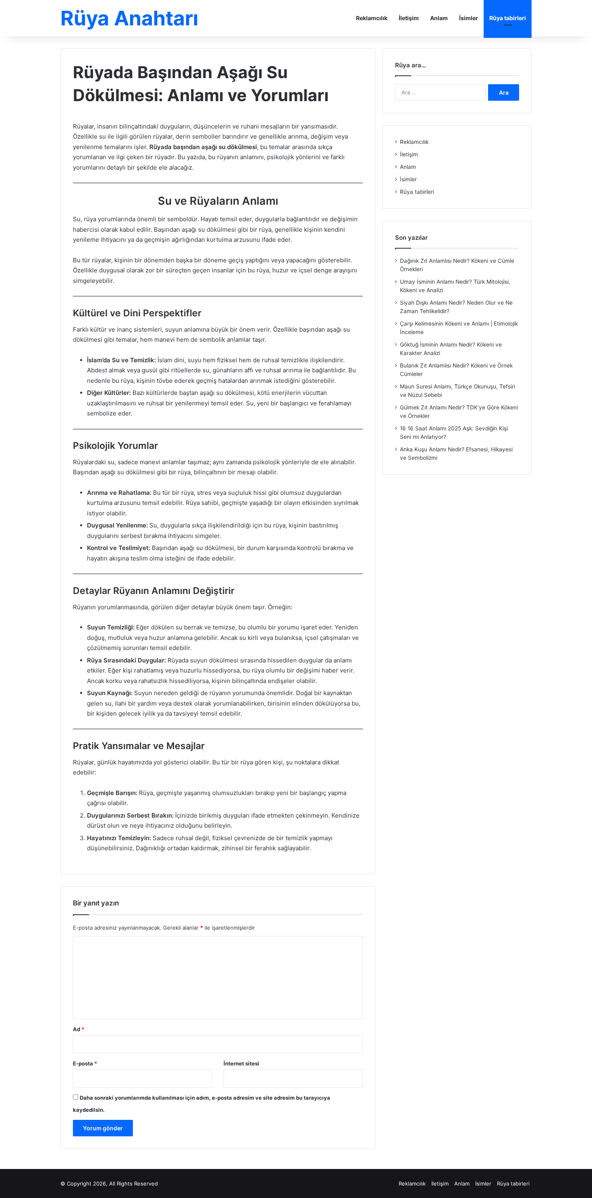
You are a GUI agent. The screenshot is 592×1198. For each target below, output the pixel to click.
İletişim (409, 18)
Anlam (439, 18)
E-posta (85, 1063)
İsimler (468, 18)
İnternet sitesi (241, 1063)
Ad (78, 1029)
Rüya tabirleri (507, 18)
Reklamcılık (371, 18)
